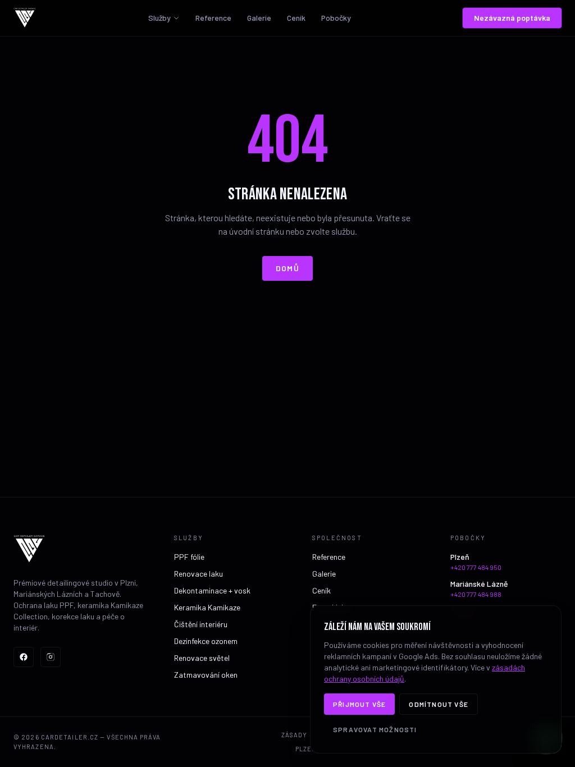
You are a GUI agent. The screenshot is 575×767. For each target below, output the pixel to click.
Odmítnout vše (438, 704)
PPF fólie (189, 556)
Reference (213, 17)
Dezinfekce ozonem (206, 641)
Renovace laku (198, 573)
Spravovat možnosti (375, 729)
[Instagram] (50, 657)
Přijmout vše (359, 704)
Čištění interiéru (200, 624)
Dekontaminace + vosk (212, 590)
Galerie (259, 17)
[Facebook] (23, 657)
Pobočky (336, 17)
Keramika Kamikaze (207, 607)
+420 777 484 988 (475, 594)
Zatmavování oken (206, 674)
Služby (159, 17)
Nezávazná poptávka (512, 17)
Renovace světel (202, 658)
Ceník (296, 17)
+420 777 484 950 (475, 567)
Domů (288, 268)
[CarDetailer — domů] (24, 18)
